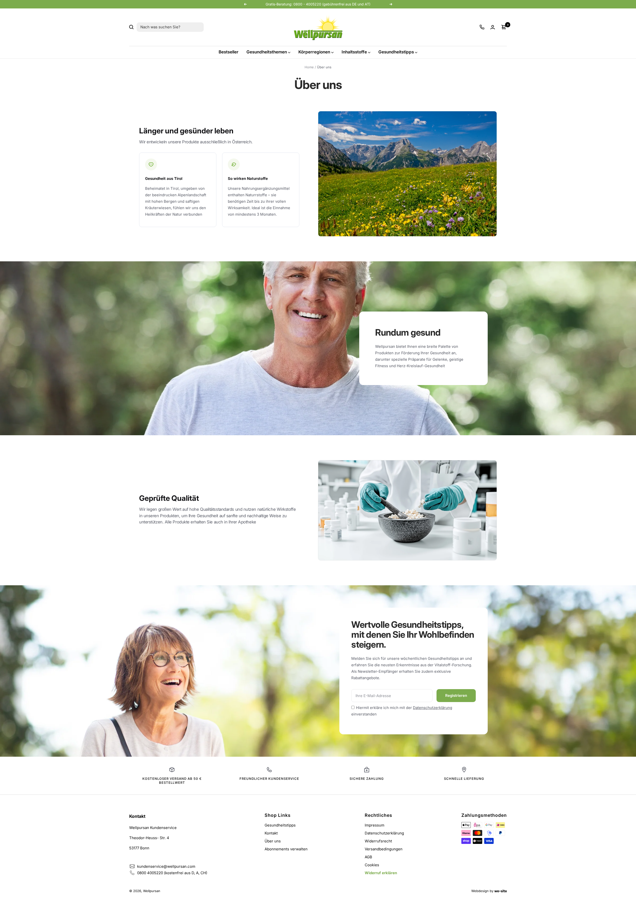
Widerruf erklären (381, 872)
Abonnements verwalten (286, 849)
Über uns (273, 841)
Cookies (372, 865)
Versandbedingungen (383, 849)
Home (309, 67)
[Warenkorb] (504, 27)
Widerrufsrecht (378, 841)
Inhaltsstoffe (354, 51)
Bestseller (228, 51)
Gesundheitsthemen (266, 51)
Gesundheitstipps (396, 51)
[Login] (492, 27)
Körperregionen (314, 51)
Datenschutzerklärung (432, 707)
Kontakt (271, 833)
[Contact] (481, 27)
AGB (368, 857)
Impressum (374, 825)
